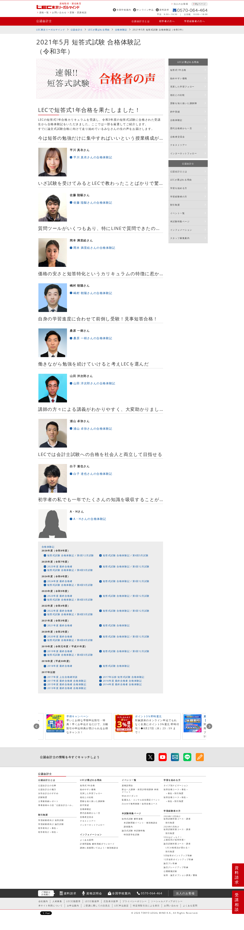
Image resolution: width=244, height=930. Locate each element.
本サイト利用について (50, 905)
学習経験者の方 (178, 196)
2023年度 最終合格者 (60, 595)
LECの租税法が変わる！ (178, 847)
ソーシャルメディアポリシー (167, 901)
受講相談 (237, 902)
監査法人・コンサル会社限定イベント (141, 799)
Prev (36, 726)
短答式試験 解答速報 (132, 818)
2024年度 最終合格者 (60, 581)
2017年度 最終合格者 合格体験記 (66, 680)
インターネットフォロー (183, 153)
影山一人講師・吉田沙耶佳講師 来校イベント (140, 790)
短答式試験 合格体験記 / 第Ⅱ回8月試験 (70, 640)
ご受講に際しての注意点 (96, 905)
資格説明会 (127, 785)
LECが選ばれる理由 (99, 29)
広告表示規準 (111, 901)
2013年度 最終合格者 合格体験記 (66, 688)
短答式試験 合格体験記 (116, 625)
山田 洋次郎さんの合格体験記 (94, 383)
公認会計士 (44, 21)
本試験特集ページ (180, 221)
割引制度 (175, 204)
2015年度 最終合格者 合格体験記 (66, 684)
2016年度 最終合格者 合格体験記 (122, 680)
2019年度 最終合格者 (60, 651)
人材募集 (57, 901)
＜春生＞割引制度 (175, 793)
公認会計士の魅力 (47, 789)
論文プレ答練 (170, 863)
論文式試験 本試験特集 (133, 830)
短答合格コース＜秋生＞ (176, 797)
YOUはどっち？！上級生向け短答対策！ (175, 838)
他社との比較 (177, 95)
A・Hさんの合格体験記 (89, 519)
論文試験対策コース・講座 (177, 843)
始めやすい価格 (178, 78)
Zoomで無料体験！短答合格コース (140, 803)
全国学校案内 (123, 9)
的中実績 (175, 111)
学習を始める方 (178, 188)
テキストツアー (178, 144)
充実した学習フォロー (182, 86)
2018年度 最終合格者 (60, 665)
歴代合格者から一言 (181, 128)
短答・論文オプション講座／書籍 (180, 875)
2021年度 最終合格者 (60, 625)
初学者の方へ (167, 21)
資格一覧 (44, 12)
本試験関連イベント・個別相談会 (141, 822)
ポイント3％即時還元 (148, 716)
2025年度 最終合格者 (60, 566)
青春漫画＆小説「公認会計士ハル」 (56, 805)
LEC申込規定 (121, 905)
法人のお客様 (181, 4)
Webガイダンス (130, 795)
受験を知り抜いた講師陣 (183, 103)
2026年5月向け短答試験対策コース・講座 (177, 827)
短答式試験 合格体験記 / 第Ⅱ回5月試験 (126, 555)
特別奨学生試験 (132, 834)
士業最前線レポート (48, 801)
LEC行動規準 (92, 901)
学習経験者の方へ (194, 21)
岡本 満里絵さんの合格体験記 (94, 248)
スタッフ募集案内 (180, 238)
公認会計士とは (140, 21)
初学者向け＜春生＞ (48, 828)
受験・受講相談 (78, 12)
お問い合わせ (59, 12)
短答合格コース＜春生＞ (176, 789)
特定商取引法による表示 (146, 905)
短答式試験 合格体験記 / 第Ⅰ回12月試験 (70, 555)
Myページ (200, 4)
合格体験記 (121, 29)
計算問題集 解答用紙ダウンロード (97, 843)
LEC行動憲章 (73, 901)
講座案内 (128, 826)
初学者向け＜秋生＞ (48, 832)
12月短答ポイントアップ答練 (178, 859)
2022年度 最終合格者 (60, 610)
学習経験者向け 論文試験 (51, 824)
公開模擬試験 (170, 871)
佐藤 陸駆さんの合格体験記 (92, 203)
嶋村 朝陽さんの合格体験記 (92, 293)
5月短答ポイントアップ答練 (178, 855)
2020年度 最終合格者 (60, 636)
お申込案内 (73, 905)
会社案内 (43, 901)
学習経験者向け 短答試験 (51, 820)
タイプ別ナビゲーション (176, 785)
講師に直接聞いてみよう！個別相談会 (99, 847)
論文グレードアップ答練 (176, 867)
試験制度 (42, 797)
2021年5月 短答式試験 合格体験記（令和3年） (159, 29)
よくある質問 (87, 839)
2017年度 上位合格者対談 (62, 677)
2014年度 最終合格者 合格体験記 (122, 684)
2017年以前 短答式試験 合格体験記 (124, 677)
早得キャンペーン (77, 716)
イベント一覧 (177, 213)
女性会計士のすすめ (48, 793)
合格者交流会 (177, 136)
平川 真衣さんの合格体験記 (92, 157)
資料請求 (164, 9)
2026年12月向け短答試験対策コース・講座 (177, 817)
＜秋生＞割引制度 (175, 801)
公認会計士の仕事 (47, 785)
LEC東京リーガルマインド (50, 29)
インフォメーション (181, 229)
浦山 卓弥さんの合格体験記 (92, 429)
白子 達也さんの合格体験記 (92, 474)
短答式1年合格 (178, 69)
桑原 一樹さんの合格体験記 (92, 338)
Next (209, 726)
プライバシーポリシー (134, 901)
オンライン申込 (145, 9)
